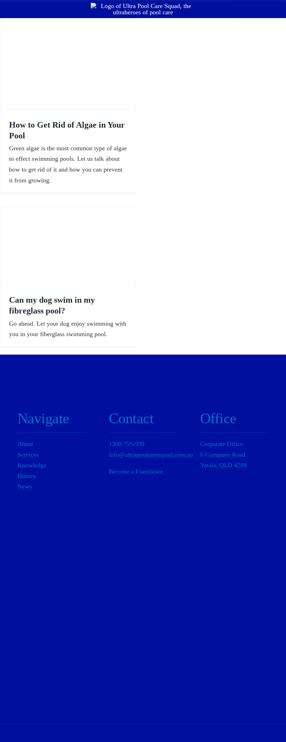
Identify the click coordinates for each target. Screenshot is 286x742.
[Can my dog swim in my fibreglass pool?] (68, 246)
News (24, 486)
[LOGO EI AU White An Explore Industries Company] (229, 653)
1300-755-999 (126, 443)
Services (28, 454)
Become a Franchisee (136, 471)
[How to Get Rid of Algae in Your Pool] (68, 63)
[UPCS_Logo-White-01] (143, 5)
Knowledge (31, 465)
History (26, 475)
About (25, 443)
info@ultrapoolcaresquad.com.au (151, 454)
